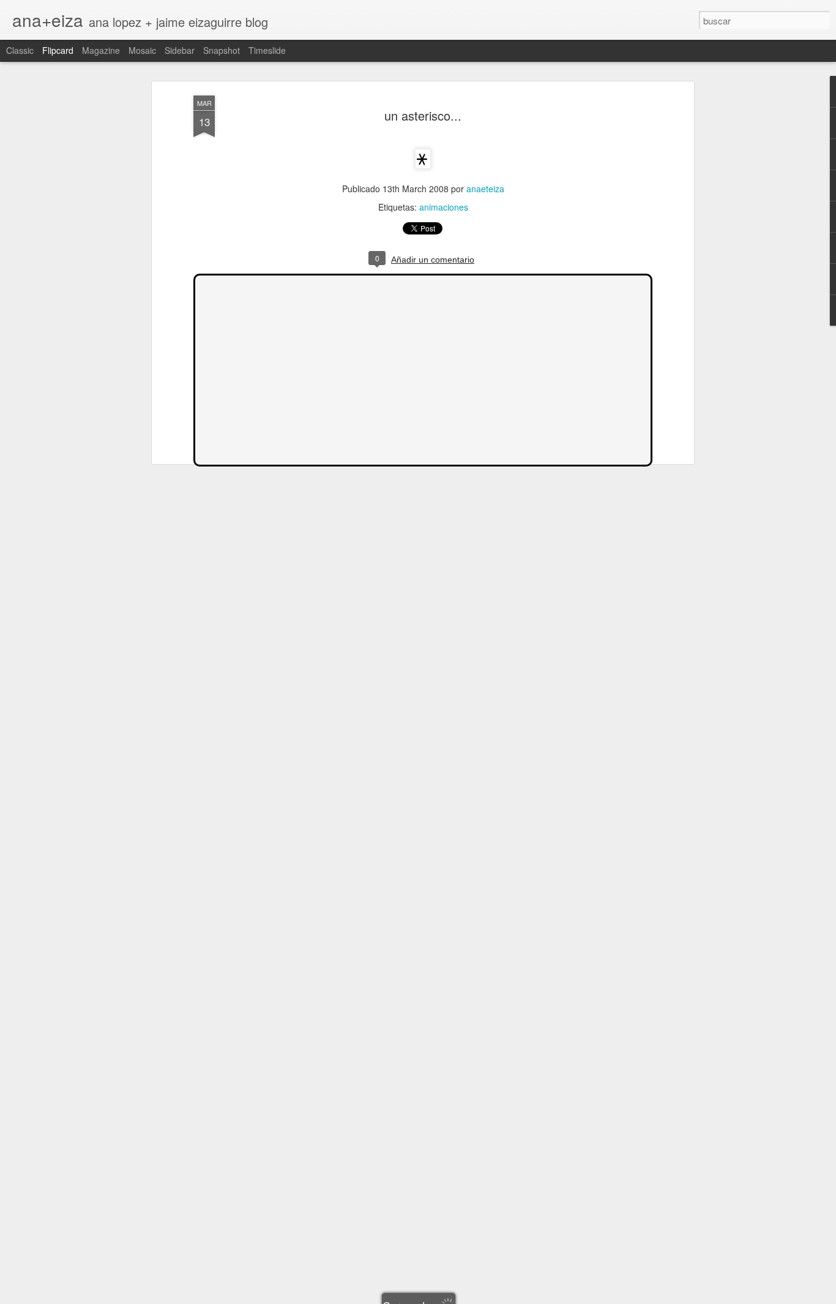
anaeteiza (485, 188)
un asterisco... (422, 115)
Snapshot (221, 50)
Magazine (101, 50)
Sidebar (180, 50)
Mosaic (142, 50)
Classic (20, 50)
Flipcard (57, 50)
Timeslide (267, 50)
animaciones (443, 207)
